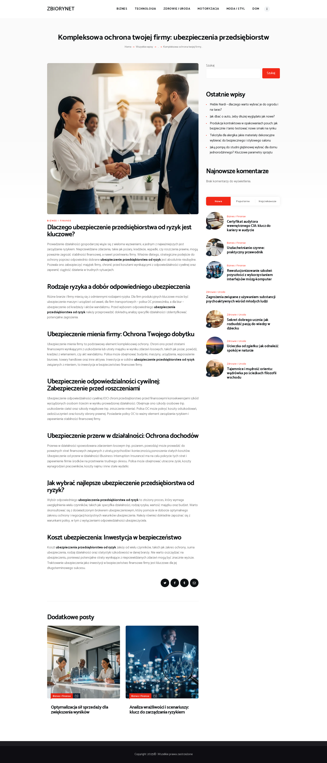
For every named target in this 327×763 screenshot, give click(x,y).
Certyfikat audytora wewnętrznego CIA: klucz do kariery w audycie (249, 226)
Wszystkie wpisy (144, 47)
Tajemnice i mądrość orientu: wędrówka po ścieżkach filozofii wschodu (251, 373)
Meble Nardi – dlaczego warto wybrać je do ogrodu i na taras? (244, 107)
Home (128, 47)
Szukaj (210, 65)
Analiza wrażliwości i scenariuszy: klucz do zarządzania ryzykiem (159, 710)
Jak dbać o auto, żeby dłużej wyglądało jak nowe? (242, 116)
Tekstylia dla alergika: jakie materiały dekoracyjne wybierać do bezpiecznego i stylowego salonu (242, 138)
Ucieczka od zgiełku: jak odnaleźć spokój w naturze (252, 348)
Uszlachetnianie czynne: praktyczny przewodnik (245, 250)
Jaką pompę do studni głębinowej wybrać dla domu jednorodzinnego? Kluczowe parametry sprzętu (243, 150)
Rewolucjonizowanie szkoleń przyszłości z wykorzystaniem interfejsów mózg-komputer (250, 275)
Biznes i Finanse (59, 220)
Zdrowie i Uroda (215, 291)
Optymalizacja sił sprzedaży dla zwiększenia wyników (79, 710)
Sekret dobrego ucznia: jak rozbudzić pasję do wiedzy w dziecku (248, 324)
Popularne (243, 201)
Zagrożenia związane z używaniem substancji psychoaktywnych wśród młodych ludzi (241, 299)
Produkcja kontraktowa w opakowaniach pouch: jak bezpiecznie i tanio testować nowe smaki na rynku (244, 126)
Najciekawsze (267, 201)
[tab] (218, 201)
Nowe (218, 201)
